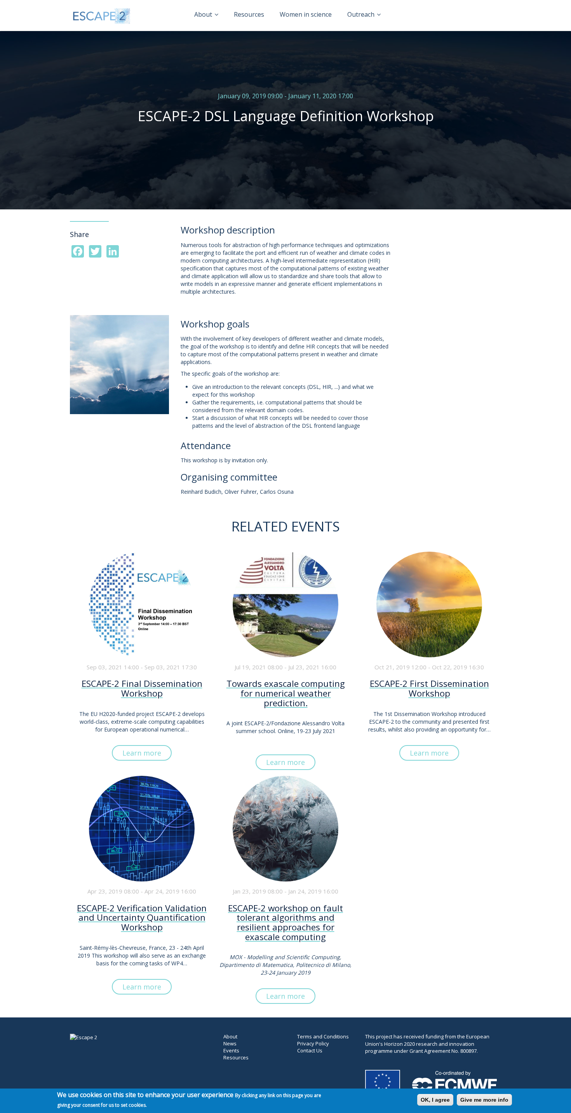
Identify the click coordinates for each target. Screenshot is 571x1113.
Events (231, 1050)
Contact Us (309, 1050)
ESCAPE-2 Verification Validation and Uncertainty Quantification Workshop (142, 918)
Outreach (361, 14)
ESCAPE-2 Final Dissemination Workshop (142, 688)
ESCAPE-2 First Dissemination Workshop (429, 688)
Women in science (306, 14)
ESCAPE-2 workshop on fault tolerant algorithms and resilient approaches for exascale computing (285, 923)
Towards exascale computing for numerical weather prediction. (285, 693)
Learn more (141, 753)
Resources (249, 14)
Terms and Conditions (323, 1036)
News (230, 1043)
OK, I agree (435, 1100)
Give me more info (484, 1100)
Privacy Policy (313, 1043)
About (204, 14)
